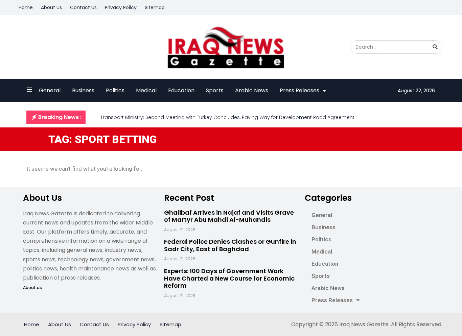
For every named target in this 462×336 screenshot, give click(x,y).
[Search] (435, 47)
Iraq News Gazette (364, 324)
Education (181, 90)
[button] (56, 117)
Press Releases (299, 90)
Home (26, 7)
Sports (215, 90)
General (50, 90)
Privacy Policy (121, 7)
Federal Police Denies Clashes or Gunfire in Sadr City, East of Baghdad (230, 245)
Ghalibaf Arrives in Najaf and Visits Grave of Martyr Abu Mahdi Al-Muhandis (229, 216)
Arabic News (251, 90)
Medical (146, 90)
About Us (51, 7)
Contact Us (83, 7)
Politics (115, 90)
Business (83, 90)
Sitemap (155, 7)
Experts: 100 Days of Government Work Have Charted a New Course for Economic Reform (229, 278)
